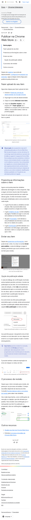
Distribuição (12, 226)
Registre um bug (5, 472)
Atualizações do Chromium (8, 482)
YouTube (3, 500)
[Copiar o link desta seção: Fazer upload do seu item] (26, 84)
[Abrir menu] (2, 2)
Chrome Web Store (8, 29)
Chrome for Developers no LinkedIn (10, 502)
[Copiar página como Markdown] (20, 40)
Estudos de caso (5, 485)
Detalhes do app (14, 212)
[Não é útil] (11, 32)
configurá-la (14, 74)
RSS (2, 505)
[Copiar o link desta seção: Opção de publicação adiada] (24, 276)
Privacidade (13, 219)
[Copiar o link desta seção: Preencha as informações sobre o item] (14, 183)
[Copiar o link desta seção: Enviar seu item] (16, 237)
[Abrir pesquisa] (17, 2)
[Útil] (9, 32)
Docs (3, 7)
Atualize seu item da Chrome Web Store (17, 430)
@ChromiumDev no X (7, 497)
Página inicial (4, 27)
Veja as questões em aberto (8, 475)
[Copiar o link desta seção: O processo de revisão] (23, 379)
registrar (10, 72)
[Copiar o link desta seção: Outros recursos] (18, 426)
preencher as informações (16, 241)
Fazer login (25, 2)
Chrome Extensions (15, 7)
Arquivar (3, 487)
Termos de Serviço (6, 512)
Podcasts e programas (7, 490)
